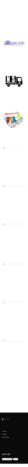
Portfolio (4, 434)
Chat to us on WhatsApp (7, 459)
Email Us (15, 459)
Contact (4, 431)
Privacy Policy (5, 437)
